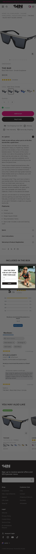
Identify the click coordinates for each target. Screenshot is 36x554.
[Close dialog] (34, 267)
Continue (9, 283)
